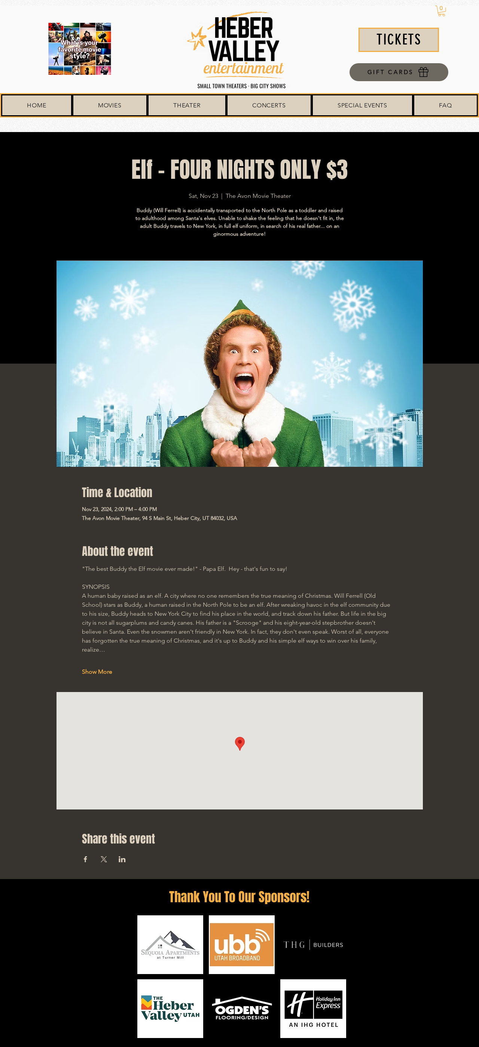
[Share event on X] (103, 859)
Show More (97, 671)
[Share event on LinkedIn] (122, 859)
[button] (441, 11)
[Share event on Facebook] (85, 859)
